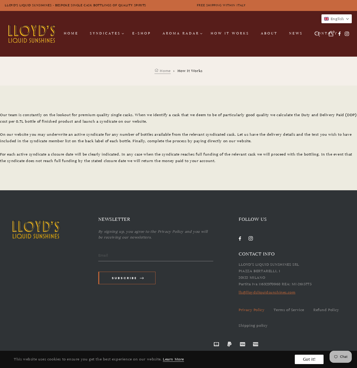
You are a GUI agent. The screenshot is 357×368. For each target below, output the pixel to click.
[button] (336, 18)
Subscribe (124, 278)
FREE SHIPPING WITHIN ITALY (273, 5)
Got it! (309, 359)
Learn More (173, 359)
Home (165, 71)
